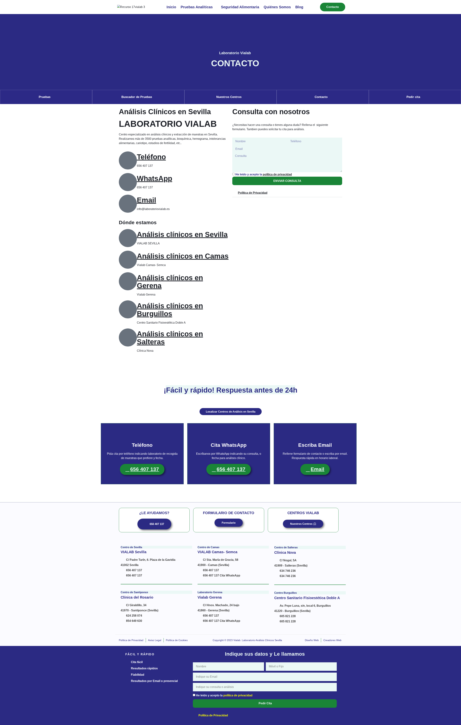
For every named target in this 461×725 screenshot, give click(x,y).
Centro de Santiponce (134, 592)
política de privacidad (277, 174)
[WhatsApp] (128, 182)
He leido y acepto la (263, 174)
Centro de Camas (208, 547)
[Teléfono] (128, 160)
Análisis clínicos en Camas (183, 256)
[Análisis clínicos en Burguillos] (128, 309)
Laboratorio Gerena (210, 592)
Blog (299, 7)
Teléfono (151, 157)
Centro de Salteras (286, 547)
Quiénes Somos (277, 7)
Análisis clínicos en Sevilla (182, 234)
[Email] (128, 204)
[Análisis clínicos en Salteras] (128, 337)
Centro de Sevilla (131, 547)
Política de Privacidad (252, 192)
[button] (287, 193)
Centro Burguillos (285, 592)
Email (146, 200)
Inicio (171, 7)
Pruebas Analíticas (197, 7)
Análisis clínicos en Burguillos (170, 310)
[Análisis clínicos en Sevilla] (128, 238)
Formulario (229, 522)
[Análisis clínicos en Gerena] (128, 281)
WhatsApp (154, 178)
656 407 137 (144, 469)
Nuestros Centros (301, 523)
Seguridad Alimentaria (240, 7)
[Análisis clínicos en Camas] (128, 260)
